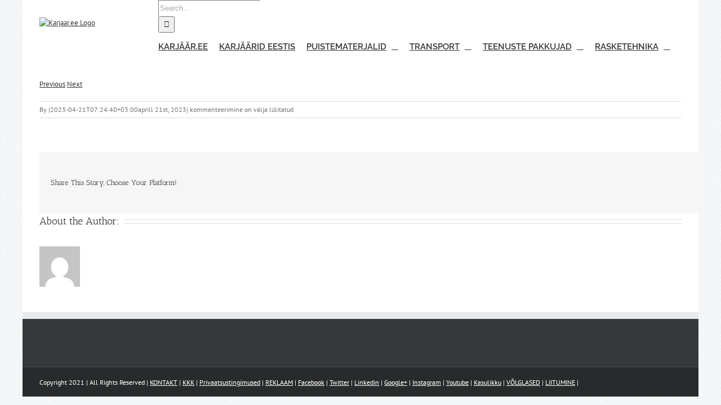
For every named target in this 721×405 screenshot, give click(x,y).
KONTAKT (163, 382)
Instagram (426, 382)
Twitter (339, 382)
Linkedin (366, 382)
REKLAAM (279, 382)
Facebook (311, 382)
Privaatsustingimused (229, 382)
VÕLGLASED (523, 382)
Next (74, 84)
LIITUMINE (560, 382)
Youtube (457, 382)
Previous (52, 84)
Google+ (395, 382)
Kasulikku (487, 382)
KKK (188, 382)
